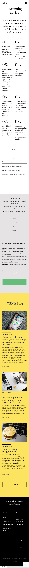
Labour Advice (7, 521)
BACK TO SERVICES (8, 183)
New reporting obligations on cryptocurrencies (11, 451)
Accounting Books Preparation (12, 166)
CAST (21, 540)
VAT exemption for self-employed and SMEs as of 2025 (12, 400)
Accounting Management (10, 158)
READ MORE (5, 366)
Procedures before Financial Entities (13, 174)
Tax (17, 512)
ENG (21, 544)
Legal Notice (6, 558)
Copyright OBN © (15, 561)
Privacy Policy (14, 558)
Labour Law (19, 524)
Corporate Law (20, 516)
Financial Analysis (8, 162)
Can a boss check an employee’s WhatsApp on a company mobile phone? (14, 341)
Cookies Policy (22, 558)
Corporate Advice (8, 524)
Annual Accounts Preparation (11, 170)
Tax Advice (6, 512)
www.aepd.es (15, 262)
